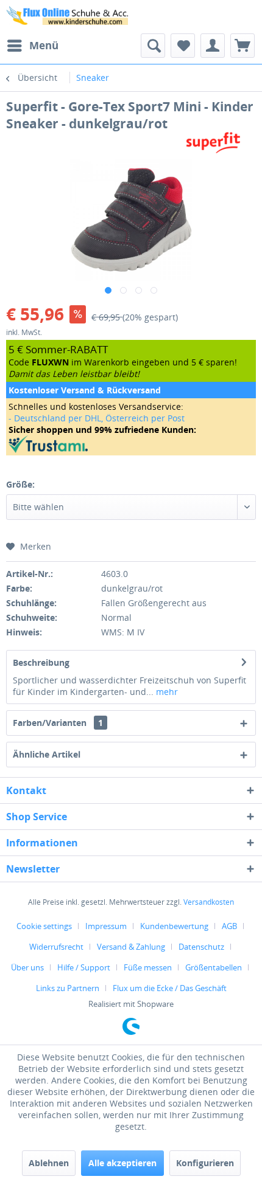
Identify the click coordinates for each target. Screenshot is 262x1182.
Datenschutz (201, 946)
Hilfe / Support (83, 967)
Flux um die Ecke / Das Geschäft (170, 988)
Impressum (106, 926)
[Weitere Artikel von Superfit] (213, 142)
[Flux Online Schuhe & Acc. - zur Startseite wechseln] (68, 16)
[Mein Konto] (212, 45)
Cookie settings (44, 926)
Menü (43, 45)
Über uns (27, 967)
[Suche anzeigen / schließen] (153, 45)
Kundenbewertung (174, 926)
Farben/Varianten (58, 722)
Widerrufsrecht (56, 946)
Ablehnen (49, 1163)
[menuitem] (32, 45)
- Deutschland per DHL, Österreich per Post (97, 418)
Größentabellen (213, 967)
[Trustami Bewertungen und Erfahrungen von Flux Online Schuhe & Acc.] (131, 444)
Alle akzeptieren (122, 1163)
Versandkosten (208, 902)
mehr (166, 691)
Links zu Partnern (67, 988)
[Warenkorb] (242, 45)
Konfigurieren (205, 1163)
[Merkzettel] (183, 45)
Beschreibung (41, 662)
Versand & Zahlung (131, 946)
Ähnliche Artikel (46, 754)
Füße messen (148, 967)
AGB (229, 926)
